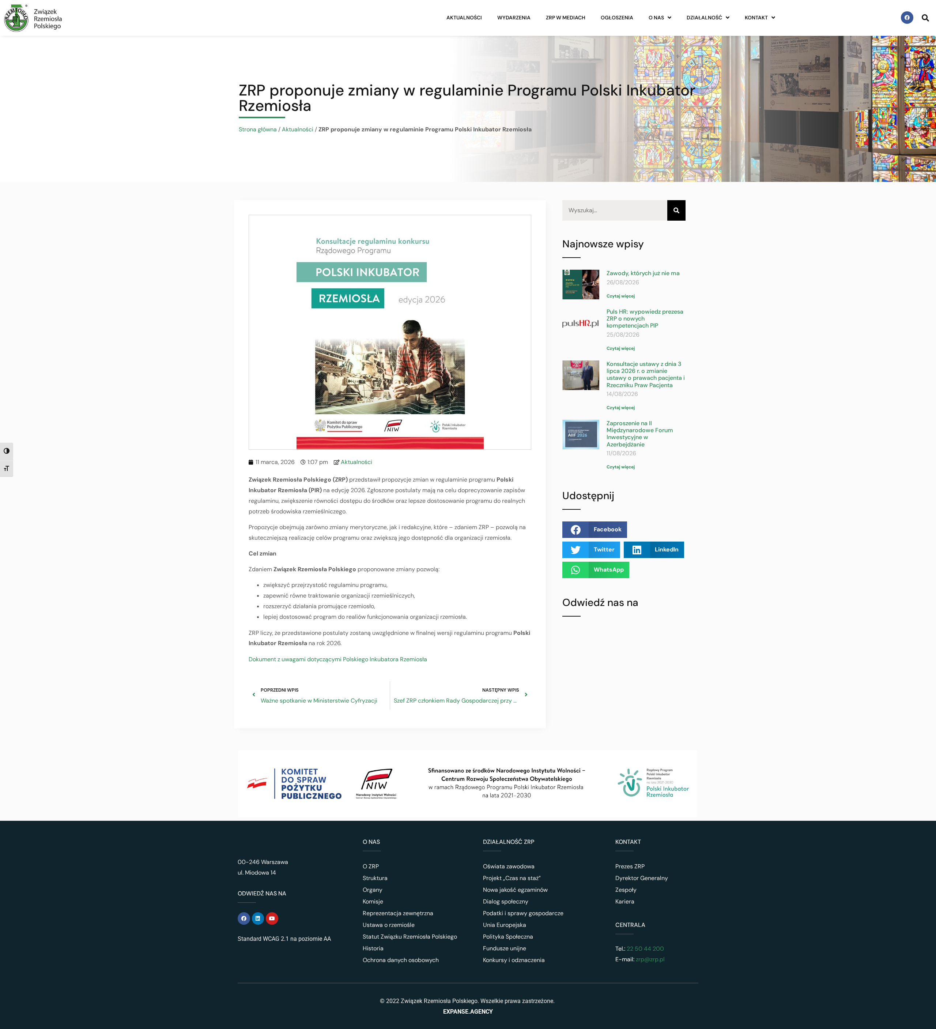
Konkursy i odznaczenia (514, 960)
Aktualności (464, 17)
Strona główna (258, 129)
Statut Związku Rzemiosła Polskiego (410, 936)
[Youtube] (272, 918)
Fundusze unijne (504, 948)
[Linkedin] (258, 918)
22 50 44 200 (644, 949)
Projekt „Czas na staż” (512, 878)
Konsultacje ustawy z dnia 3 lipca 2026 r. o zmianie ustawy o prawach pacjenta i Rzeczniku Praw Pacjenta (646, 374)
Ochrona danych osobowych (401, 960)
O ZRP (371, 866)
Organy (372, 890)
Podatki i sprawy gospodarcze (523, 913)
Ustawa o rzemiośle (389, 925)
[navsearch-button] (925, 18)
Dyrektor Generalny (641, 878)
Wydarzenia (514, 17)
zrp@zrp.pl (650, 959)
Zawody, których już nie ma (643, 273)
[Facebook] (907, 17)
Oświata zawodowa (509, 866)
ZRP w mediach (565, 17)
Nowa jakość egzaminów (515, 890)
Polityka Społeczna (508, 936)
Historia (373, 948)
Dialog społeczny (505, 901)
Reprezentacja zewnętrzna (398, 913)
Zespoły (626, 890)
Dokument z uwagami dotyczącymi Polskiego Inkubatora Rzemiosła (338, 659)
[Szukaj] (676, 210)
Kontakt (756, 17)
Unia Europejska (504, 925)
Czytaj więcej (621, 296)
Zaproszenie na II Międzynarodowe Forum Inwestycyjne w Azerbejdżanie (640, 433)
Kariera (624, 901)
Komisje (373, 901)
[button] (594, 529)
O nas (656, 17)
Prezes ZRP (630, 866)
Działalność (704, 17)
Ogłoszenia (617, 17)
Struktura (375, 878)
